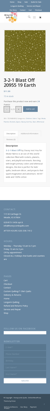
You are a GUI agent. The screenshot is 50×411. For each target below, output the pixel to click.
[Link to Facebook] (44, 404)
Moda (43, 118)
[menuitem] (12, 2)
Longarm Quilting (17, 6)
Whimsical (40, 122)
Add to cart (30, 109)
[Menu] (34, 17)
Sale (26, 2)
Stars (34, 122)
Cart (30, 10)
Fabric (35, 118)
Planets (6, 122)
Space (18, 122)
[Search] (28, 17)
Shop (19, 2)
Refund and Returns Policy (16, 305)
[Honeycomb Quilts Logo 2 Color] (21, 17)
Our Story (13, 10)
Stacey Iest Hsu (26, 122)
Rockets (12, 122)
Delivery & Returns (12, 294)
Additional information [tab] (29, 133)
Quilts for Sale (36, 2)
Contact (22, 10)
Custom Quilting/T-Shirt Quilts (17, 291)
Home (12, 2)
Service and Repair (34, 6)
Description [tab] (11, 133)
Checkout (38, 10)
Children (29, 118)
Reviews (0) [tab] (11, 139)
